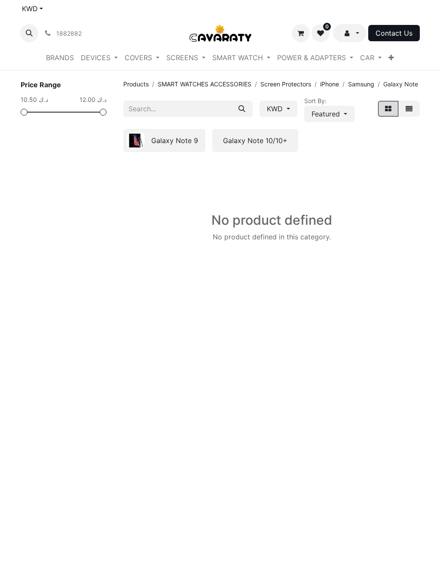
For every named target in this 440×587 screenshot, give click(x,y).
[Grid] (388, 109)
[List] (409, 109)
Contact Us (394, 33)
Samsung (361, 84)
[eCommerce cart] (301, 33)
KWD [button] (276, 108)
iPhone (329, 84)
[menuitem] (60, 57)
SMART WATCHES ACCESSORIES (204, 84)
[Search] (242, 109)
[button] (29, 33)
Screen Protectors (285, 84)
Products (136, 84)
